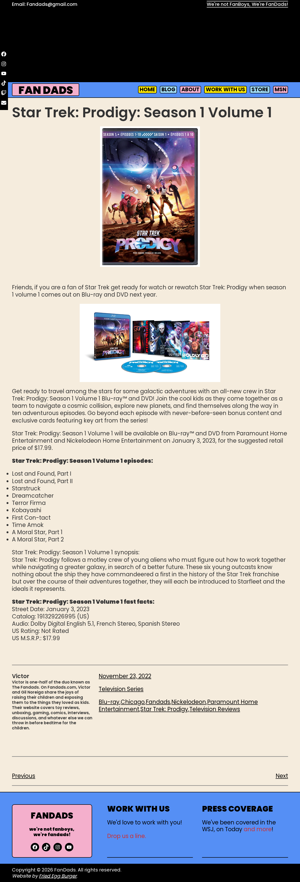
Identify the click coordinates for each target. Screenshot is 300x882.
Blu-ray (109, 702)
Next (282, 776)
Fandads (158, 702)
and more (258, 829)
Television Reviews (214, 709)
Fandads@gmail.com (52, 4)
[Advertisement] (150, 46)
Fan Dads (46, 90)
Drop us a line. (126, 836)
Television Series (121, 689)
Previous (23, 776)
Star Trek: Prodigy (164, 709)
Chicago (133, 702)
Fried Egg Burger (58, 876)
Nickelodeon (188, 702)
